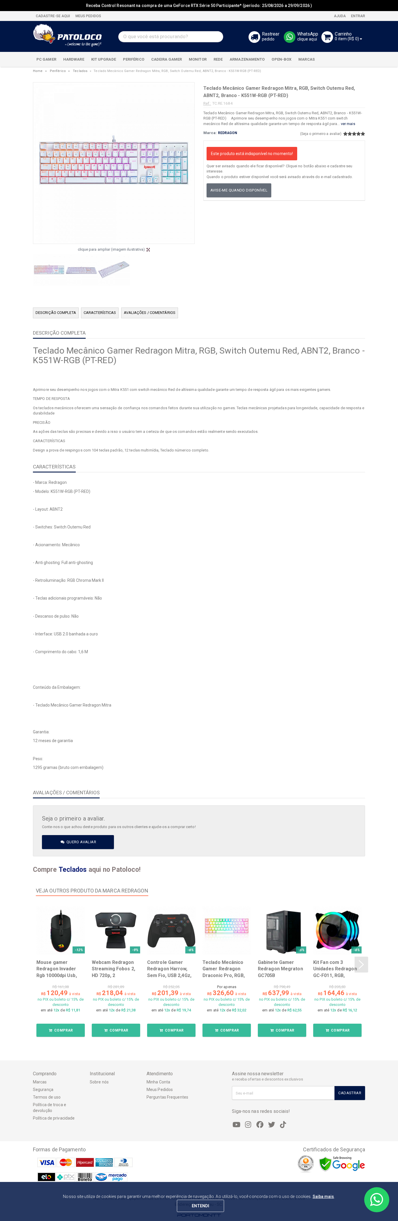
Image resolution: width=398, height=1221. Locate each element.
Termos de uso (47, 1097)
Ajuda (339, 16)
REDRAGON (227, 133)
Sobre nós (99, 1082)
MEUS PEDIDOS (88, 16)
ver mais (348, 124)
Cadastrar (349, 1093)
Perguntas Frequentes (167, 1097)
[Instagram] (248, 1124)
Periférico (58, 71)
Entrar (357, 16)
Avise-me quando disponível (238, 190)
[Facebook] (260, 1124)
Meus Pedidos (160, 1089)
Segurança (43, 1089)
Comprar (63, 1030)
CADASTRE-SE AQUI (53, 16)
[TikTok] (283, 1124)
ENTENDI (200, 1206)
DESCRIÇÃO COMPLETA (56, 312)
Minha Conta (158, 1082)
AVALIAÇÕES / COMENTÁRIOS (149, 312)
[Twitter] (271, 1124)
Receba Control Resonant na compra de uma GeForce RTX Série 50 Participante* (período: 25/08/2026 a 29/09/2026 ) (199, 5)
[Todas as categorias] (357, 59)
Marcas (40, 1082)
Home (38, 71)
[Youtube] (236, 1124)
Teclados (80, 71)
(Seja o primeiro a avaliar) (321, 134)
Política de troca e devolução (49, 1107)
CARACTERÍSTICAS (100, 312)
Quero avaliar (80, 842)
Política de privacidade (54, 1118)
